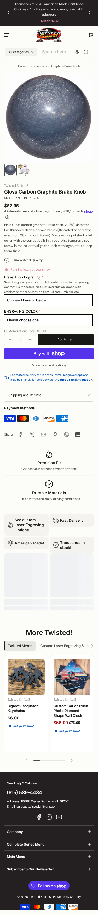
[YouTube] (59, 817)
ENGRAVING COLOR (21, 311)
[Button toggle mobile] (7, 35)
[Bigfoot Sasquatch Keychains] (26, 677)
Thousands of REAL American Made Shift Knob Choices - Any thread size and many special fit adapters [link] (49, 9)
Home (22, 66)
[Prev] (8, 12)
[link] (20, 434)
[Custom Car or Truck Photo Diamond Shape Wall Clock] (72, 677)
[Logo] (49, 35)
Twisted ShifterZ (40, 897)
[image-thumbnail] (10, 170)
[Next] (89, 12)
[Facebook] (39, 817)
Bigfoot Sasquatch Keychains (23, 708)
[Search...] (86, 52)
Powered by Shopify (67, 897)
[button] (91, 35)
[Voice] (77, 52)
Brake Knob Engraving (22, 277)
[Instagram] (49, 817)
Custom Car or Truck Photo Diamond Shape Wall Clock (71, 711)
